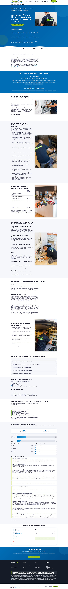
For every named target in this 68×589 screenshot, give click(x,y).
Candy (34, 80)
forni (19, 66)
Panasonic (46, 82)
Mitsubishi (39, 82)
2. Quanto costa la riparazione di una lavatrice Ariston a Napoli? (22, 361)
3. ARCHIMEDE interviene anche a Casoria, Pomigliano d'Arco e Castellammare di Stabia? (26, 364)
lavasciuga (36, 66)
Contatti (42, 1)
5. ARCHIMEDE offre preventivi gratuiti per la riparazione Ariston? (22, 370)
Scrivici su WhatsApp (18, 533)
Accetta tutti (55, 586)
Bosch (30, 80)
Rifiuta (46, 586)
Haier (54, 80)
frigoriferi (17, 66)
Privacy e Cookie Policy (49, 568)
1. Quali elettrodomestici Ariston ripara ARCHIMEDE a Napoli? (21, 358)
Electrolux (41, 80)
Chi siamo (38, 1)
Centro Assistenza (13, 4)
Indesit (26, 82)
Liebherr (32, 82)
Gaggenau (48, 80)
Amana (16, 80)
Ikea (23, 82)
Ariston (20, 80)
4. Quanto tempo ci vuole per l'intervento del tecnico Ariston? (21, 367)
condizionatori (13, 67)
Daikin (37, 80)
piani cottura (22, 66)
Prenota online (46, 1)
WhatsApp (14, 29)
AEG (13, 80)
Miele (36, 82)
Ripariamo (26, 1)
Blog (35, 1)
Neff (43, 82)
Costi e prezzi (48, 567)
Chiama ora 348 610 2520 (18, 24)
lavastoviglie (13, 66)
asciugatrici (26, 66)
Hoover (14, 82)
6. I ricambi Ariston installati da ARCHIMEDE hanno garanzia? (21, 373)
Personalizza (50, 586)
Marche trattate (31, 1)
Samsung (53, 82)
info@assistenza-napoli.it (19, 536)
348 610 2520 (17, 530)
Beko (27, 80)
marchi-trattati (19, 4)
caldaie (54, 90)
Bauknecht (23, 80)
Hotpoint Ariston (19, 82)
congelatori (30, 66)
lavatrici (35, 65)
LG (29, 82)
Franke (45, 80)
